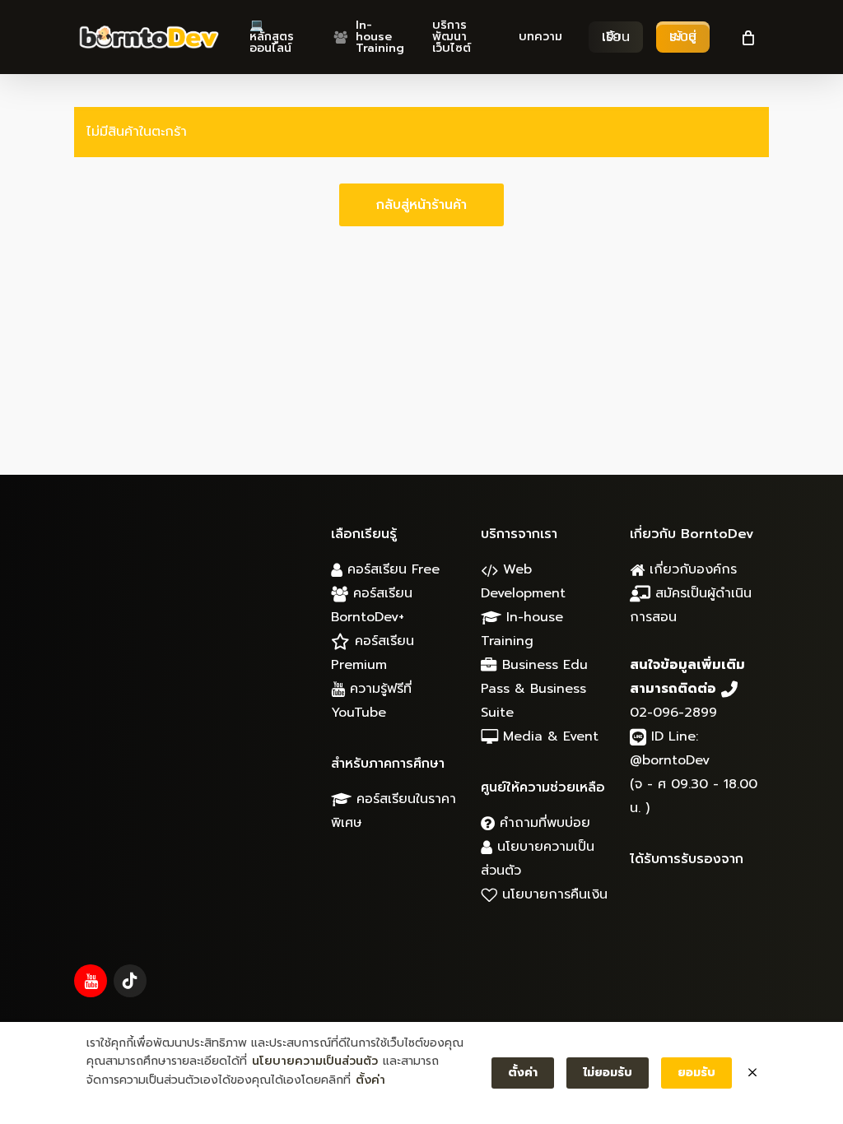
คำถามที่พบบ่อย (542, 823)
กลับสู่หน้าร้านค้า (421, 205)
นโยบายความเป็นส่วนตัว (315, 1061)
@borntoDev (670, 760)
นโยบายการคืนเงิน (552, 894)
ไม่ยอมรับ (607, 1072)
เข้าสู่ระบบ (682, 36)
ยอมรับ (696, 1072)
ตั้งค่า (370, 1080)
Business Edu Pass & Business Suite (534, 688)
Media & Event (548, 736)
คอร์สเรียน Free (391, 569)
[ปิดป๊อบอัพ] (752, 1073)
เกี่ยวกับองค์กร (691, 569)
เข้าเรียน (616, 36)
